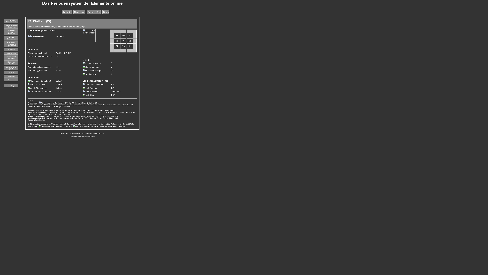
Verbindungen (11, 86)
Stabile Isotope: (92, 67)
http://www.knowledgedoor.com (52, 126)
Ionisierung (11, 49)
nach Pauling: (91, 88)
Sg (123, 46)
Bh (129, 46)
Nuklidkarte (79, 12)
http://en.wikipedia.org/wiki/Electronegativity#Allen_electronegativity (100, 126)
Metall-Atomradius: (38, 88)
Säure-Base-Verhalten (11, 62)
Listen (106, 12)
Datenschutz (73, 133)
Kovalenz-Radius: (38, 85)
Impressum (63, 133)
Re (129, 41)
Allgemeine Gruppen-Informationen (11, 32)
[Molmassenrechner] (29, 37)
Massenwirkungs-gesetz (11, 68)
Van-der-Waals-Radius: (40, 92)
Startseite (66, 12)
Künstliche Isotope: (93, 71)
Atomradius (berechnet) (40, 81)
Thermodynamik (11, 53)
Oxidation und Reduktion (11, 57)
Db (117, 46)
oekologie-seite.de (98, 133)
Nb (117, 36)
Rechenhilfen (94, 12)
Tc (130, 36)
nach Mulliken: (91, 92)
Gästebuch (88, 133)
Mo (123, 36)
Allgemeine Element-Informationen (11, 26)
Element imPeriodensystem (11, 21)
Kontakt (80, 133)
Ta (117, 41)
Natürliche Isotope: (93, 63)
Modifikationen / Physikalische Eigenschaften (11, 44)
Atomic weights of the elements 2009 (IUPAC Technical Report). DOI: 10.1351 (69, 103)
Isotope (11, 72)
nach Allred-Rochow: (94, 85)
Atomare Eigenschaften (11, 38)
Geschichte (11, 80)
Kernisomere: (91, 74)
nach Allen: (90, 95)
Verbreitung (11, 76)
